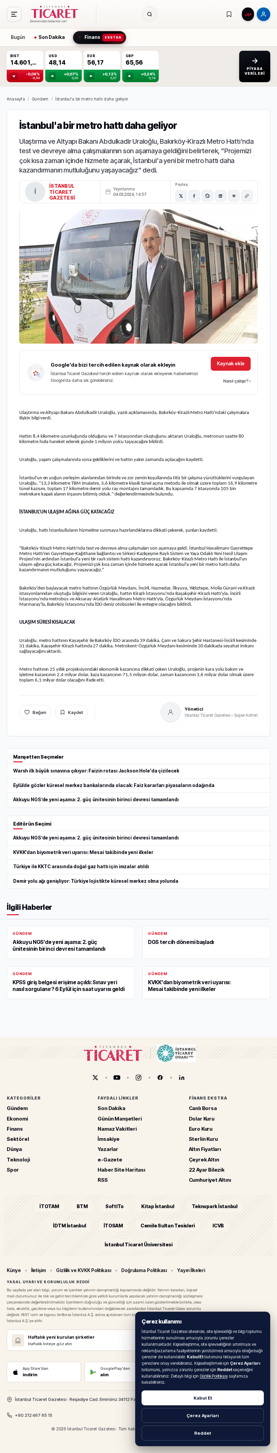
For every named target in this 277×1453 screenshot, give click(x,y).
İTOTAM (49, 1206)
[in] (181, 1077)
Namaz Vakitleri (117, 1129)
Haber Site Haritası (121, 1170)
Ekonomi (17, 1118)
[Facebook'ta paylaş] (194, 196)
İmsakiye (109, 1139)
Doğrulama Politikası (144, 1270)
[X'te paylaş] (181, 196)
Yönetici (194, 709)
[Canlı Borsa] (248, 14)
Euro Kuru (200, 1129)
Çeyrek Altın (204, 1159)
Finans (15, 1129)
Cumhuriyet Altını (210, 1180)
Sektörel (18, 1139)
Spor (13, 1170)
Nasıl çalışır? (237, 381)
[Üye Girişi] (263, 14)
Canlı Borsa (203, 1108)
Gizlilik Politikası (214, 1376)
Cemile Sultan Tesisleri (168, 1225)
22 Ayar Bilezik (207, 1170)
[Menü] (14, 14)
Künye (14, 1270)
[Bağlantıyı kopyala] (247, 196)
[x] (95, 1077)
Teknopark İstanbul (214, 1206)
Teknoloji (18, 1159)
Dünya (14, 1149)
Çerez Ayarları (202, 1415)
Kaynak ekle (231, 363)
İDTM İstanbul (69, 1225)
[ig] (138, 1077)
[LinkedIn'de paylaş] (220, 196)
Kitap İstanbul (157, 1206)
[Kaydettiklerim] (229, 14)
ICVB (218, 1225)
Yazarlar (108, 1149)
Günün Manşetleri (120, 1118)
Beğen (39, 712)
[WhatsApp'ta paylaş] (207, 196)
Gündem (40, 98)
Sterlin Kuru (203, 1139)
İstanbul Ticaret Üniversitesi (139, 1244)
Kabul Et (203, 1398)
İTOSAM (113, 1225)
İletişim (38, 1270)
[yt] (116, 1077)
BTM (82, 1206)
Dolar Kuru (202, 1118)
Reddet (202, 1433)
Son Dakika (111, 1108)
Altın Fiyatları (205, 1149)
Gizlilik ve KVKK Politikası (83, 1270)
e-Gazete (110, 1159)
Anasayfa (16, 98)
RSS (102, 1180)
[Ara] (149, 14)
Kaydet (75, 712)
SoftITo (114, 1206)
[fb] (160, 1077)
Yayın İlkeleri (191, 1270)
